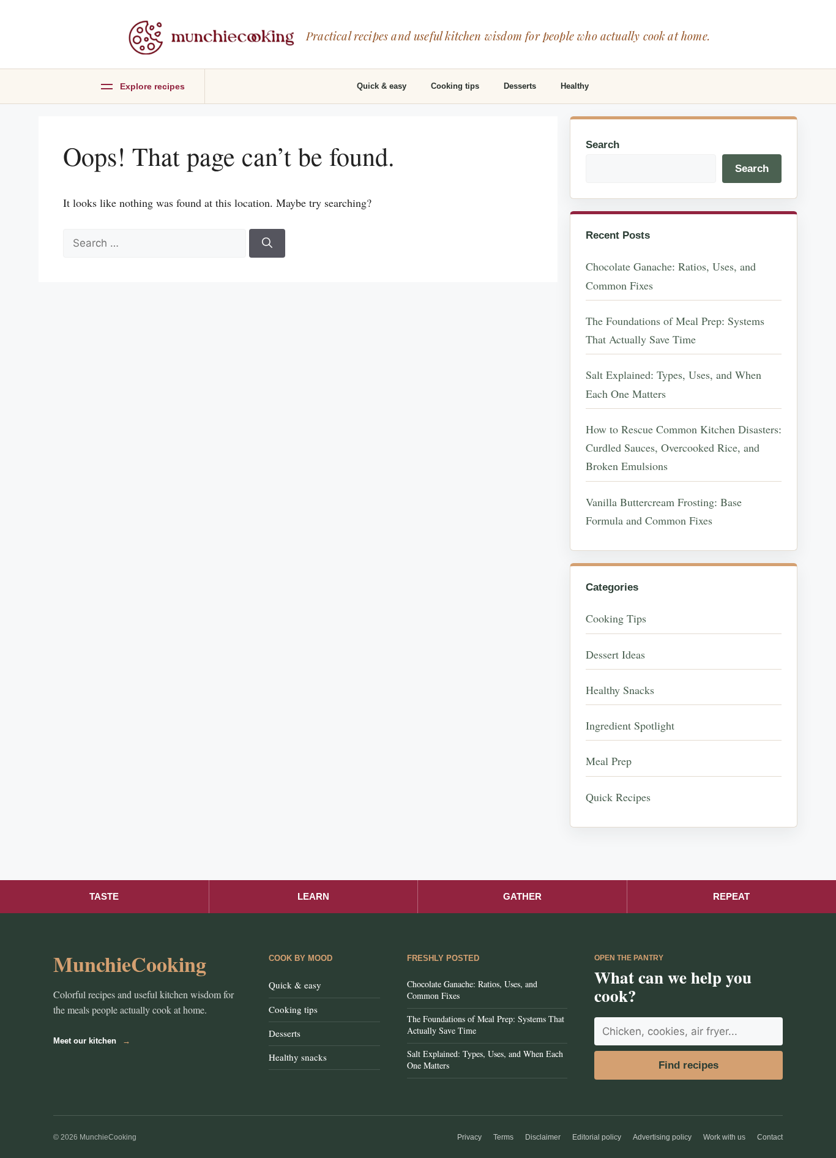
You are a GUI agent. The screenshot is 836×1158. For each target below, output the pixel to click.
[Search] (267, 243)
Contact (770, 1137)
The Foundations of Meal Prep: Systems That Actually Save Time (485, 1024)
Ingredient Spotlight (630, 725)
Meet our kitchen (91, 1040)
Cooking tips (455, 86)
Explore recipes (152, 86)
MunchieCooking (129, 964)
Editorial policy (596, 1137)
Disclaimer (543, 1137)
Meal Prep (609, 760)
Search (602, 145)
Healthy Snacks (620, 689)
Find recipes (688, 1065)
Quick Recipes (618, 797)
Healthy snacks (298, 1057)
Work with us (724, 1137)
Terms (503, 1137)
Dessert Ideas (615, 654)
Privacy (469, 1137)
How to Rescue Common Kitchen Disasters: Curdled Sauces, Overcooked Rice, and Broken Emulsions (684, 447)
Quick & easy (381, 86)
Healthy (575, 86)
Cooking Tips (616, 618)
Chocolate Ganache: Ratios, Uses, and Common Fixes (472, 989)
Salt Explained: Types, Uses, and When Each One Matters (485, 1059)
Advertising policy (662, 1137)
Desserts (520, 86)
